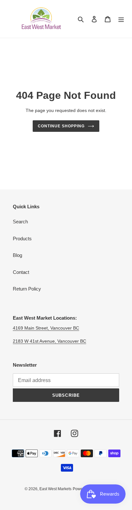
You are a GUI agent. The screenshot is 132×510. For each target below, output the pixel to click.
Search (20, 221)
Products (22, 238)
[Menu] (121, 19)
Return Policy (27, 288)
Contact (21, 272)
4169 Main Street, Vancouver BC (46, 328)
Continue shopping (61, 126)
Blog (17, 255)
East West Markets (55, 489)
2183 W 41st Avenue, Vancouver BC (49, 341)
